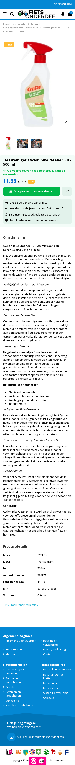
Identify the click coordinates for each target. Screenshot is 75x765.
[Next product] (71, 27)
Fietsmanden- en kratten (53, 676)
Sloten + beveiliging (55, 693)
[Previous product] (69, 27)
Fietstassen (50, 688)
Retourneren (14, 649)
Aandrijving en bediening (15, 671)
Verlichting (12, 700)
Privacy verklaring (54, 649)
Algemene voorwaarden (21, 641)
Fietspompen (51, 683)
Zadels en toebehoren (20, 705)
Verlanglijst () (64, 3)
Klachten (11, 654)
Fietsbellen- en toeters (57, 669)
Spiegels (48, 698)
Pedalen (11, 687)
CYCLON (43, 555)
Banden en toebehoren (13, 680)
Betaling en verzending (50, 642)
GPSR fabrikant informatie (20, 605)
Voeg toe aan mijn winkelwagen (34, 191)
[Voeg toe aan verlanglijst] (67, 191)
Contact (48, 654)
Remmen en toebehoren (13, 693)
